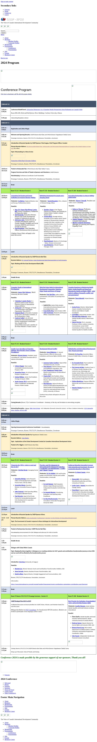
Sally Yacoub (75, 636)
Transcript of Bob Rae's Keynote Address (23, 161)
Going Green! (9, 691)
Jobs (6, 51)
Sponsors (7, 688)
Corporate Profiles (13, 43)
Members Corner (10, 55)
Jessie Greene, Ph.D (21, 381)
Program (7, 686)
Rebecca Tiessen (78, 209)
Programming (9, 46)
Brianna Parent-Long (78, 627)
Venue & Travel (9, 690)
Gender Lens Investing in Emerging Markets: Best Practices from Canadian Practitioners (23, 350)
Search (3, 31)
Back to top (4, 58)
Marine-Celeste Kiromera (81, 223)
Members (7, 39)
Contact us (8, 13)
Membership (8, 44)
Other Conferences (10, 693)
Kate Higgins (25, 438)
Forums (7, 53)
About (6, 38)
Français (7, 9)
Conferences (12, 48)
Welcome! (8, 683)
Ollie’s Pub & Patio (35, 408)
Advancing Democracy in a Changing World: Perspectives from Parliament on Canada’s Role (54, 109)
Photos (7, 684)
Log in (7, 14)
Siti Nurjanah (19, 215)
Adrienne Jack (19, 220)
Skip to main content (7, 1)
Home (6, 11)
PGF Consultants (30, 610)
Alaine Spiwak (78, 219)
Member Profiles (13, 41)
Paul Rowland (19, 228)
